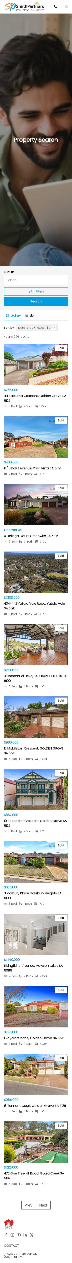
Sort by (9, 328)
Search (35, 301)
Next (43, 1205)
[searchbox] (36, 280)
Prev (28, 1205)
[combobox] (36, 280)
